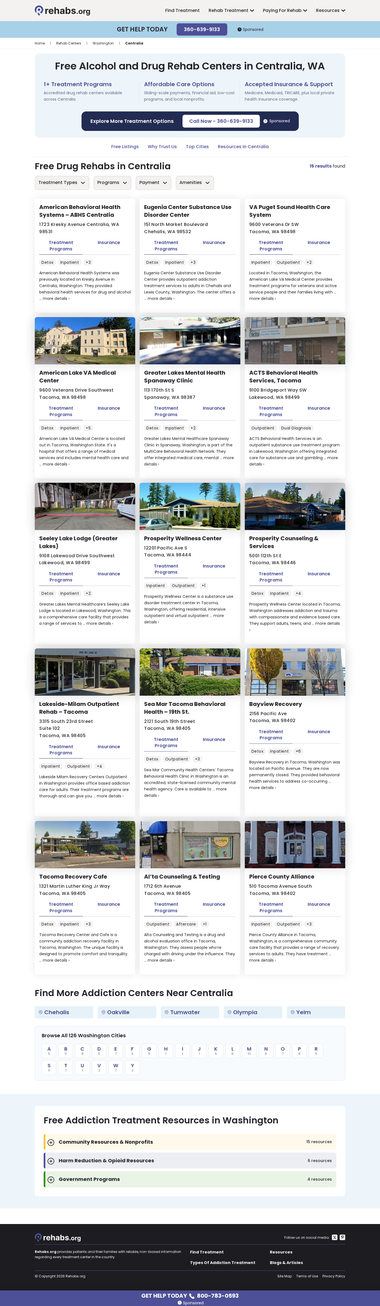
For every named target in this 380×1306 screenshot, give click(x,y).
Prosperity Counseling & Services (284, 542)
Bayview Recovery (275, 704)
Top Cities (197, 146)
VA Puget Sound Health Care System (289, 211)
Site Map (284, 1276)
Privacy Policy (333, 1276)
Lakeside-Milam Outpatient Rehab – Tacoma (79, 708)
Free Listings (125, 146)
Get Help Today (190, 1295)
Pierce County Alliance (281, 876)
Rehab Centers (68, 43)
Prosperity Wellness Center (183, 538)
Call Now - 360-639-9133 (221, 121)
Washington (103, 43)
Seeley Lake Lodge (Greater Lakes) (78, 542)
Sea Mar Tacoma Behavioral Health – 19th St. (185, 708)
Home (40, 43)
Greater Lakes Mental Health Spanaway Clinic (184, 376)
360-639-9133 (202, 29)
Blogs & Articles (286, 1262)
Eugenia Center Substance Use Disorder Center (187, 211)
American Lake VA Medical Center (77, 376)
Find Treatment (182, 10)
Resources (328, 10)
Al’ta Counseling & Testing (182, 876)
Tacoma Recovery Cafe (73, 876)
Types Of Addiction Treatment (222, 1262)
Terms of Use (307, 1276)
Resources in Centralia (243, 146)
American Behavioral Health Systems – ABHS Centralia (79, 211)
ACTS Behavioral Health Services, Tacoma (283, 376)
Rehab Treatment (228, 10)
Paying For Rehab (282, 10)
